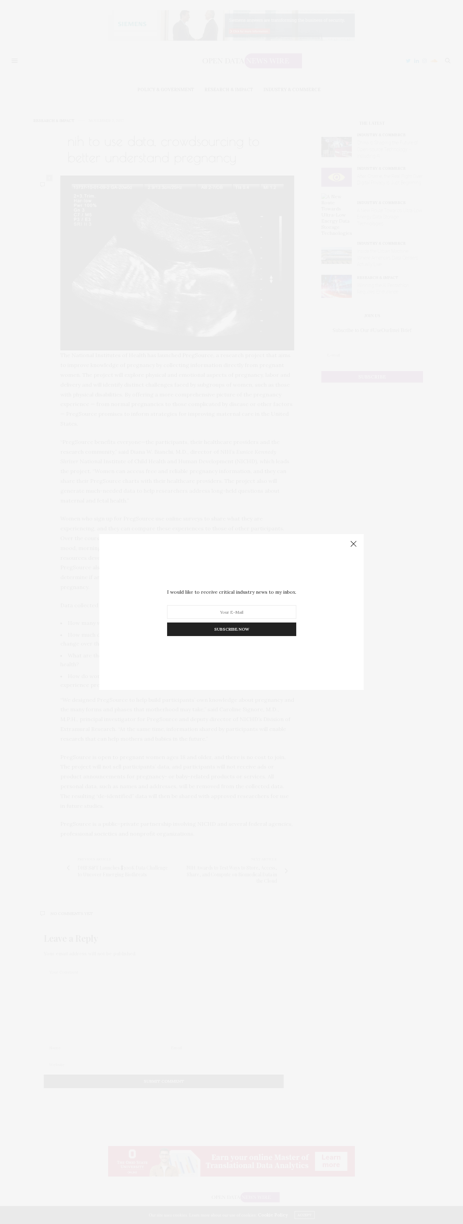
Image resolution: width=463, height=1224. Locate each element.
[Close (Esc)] (353, 544)
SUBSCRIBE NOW (231, 629)
